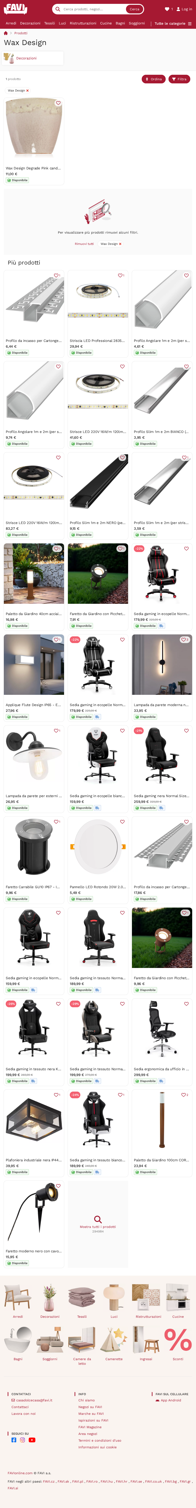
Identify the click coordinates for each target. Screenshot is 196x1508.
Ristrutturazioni (83, 23)
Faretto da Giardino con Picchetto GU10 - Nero (109, 614)
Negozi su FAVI (90, 1407)
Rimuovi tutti (84, 244)
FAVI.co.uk (154, 1481)
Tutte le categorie (170, 23)
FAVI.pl (78, 1481)
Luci (62, 23)
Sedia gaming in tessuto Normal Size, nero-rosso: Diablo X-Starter (126, 978)
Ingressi (146, 1359)
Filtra (182, 79)
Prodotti (20, 33)
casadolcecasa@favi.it (34, 1400)
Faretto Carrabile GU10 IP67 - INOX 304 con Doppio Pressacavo (59, 887)
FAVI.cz (49, 1481)
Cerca (134, 9)
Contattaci (20, 1407)
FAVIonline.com (20, 1473)
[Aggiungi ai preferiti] (58, 103)
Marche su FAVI (91, 1414)
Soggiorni (137, 23)
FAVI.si (13, 1488)
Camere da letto (82, 1361)
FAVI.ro (92, 1481)
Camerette (114, 1359)
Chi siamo (86, 1400)
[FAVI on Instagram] (22, 1440)
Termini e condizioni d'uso (99, 1440)
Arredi (11, 23)
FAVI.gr (186, 1481)
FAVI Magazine (90, 1427)
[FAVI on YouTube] (32, 1440)
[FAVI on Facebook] (13, 1440)
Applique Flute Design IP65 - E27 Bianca (40, 705)
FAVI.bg (171, 1481)
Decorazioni (30, 23)
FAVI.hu (107, 1481)
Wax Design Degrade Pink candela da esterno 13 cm (49, 168)
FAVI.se (137, 1481)
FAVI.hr (122, 1481)
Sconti (178, 1359)
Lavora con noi (23, 1414)
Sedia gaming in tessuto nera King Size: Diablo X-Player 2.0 (56, 1069)
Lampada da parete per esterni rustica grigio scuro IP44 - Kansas (60, 796)
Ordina (156, 79)
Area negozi (87, 1434)
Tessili (49, 23)
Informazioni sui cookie (97, 1447)
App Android (171, 1400)
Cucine (106, 23)
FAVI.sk (64, 1481)
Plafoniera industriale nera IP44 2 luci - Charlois (46, 1160)
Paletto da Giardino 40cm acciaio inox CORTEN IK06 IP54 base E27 (62, 614)
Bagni (120, 23)
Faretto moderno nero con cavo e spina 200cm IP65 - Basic (56, 1251)
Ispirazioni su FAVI (93, 1420)
